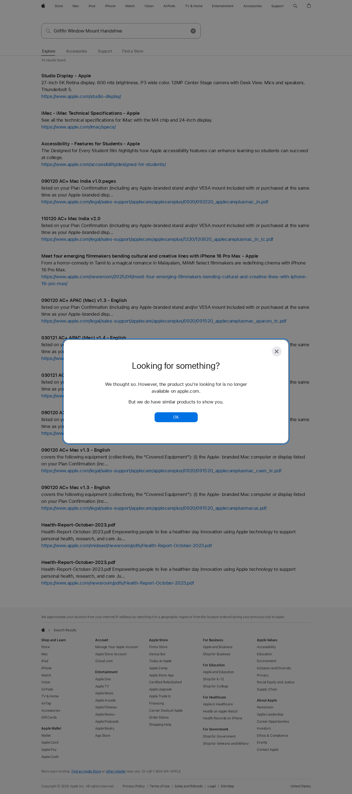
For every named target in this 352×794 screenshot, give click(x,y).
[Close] (277, 351)
